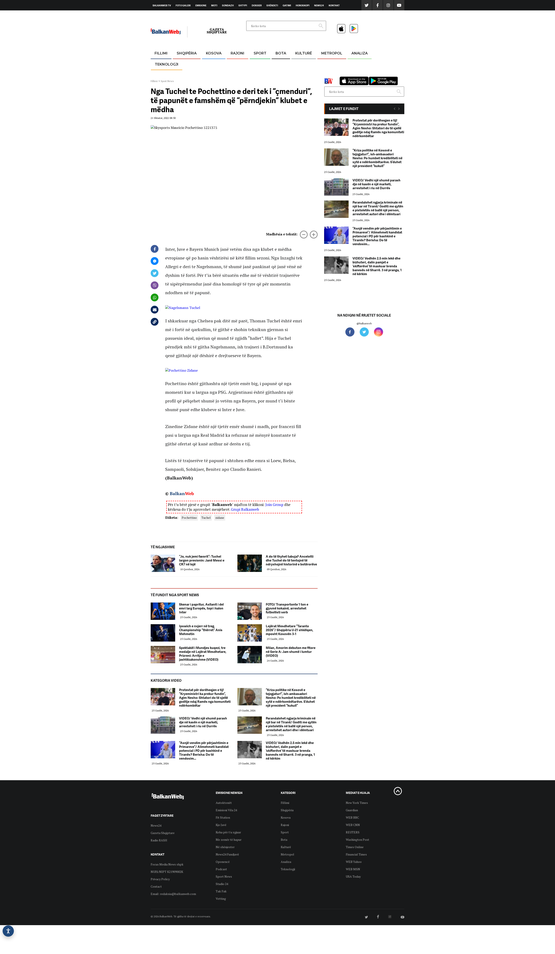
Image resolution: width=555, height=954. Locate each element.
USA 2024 (280, 64)
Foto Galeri (183, 5)
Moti (214, 5)
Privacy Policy (160, 879)
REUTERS (352, 832)
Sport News (167, 81)
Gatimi (287, 5)
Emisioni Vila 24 (226, 810)
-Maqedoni (237, 74)
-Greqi (234, 64)
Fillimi (161, 53)
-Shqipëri (259, 74)
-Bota (256, 64)
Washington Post (357, 839)
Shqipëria (187, 53)
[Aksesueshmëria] (8, 931)
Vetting (221, 899)
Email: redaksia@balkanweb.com (173, 894)
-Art (297, 64)
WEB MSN (353, 869)
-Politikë (182, 74)
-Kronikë (182, 64)
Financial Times (356, 854)
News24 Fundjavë (227, 854)
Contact (156, 886)
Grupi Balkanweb (245, 509)
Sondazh (228, 5)
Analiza (359, 53)
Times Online (355, 847)
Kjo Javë (221, 825)
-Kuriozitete (330, 64)
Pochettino (189, 518)
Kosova (214, 53)
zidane (219, 518)
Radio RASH (159, 840)
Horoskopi (302, 5)
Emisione (200, 5)
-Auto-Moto (163, 75)
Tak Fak (221, 891)
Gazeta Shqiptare (163, 833)
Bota (281, 53)
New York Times (357, 803)
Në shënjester (225, 847)
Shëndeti (272, 5)
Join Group (274, 504)
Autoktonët (224, 803)
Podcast (221, 869)
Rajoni (237, 53)
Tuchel (206, 518)
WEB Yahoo (354, 862)
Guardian (352, 810)
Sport (260, 53)
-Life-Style (328, 74)
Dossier (257, 5)
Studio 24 (222, 884)
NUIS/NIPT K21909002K (167, 872)
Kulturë (303, 53)
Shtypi (242, 5)
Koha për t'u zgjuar (228, 832)
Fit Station (223, 817)
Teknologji (166, 64)
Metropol (331, 53)
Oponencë (223, 862)
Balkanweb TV (162, 5)
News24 (319, 5)
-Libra (298, 74)
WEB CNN (353, 825)
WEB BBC (352, 817)
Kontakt (334, 5)
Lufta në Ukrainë (280, 75)
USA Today (353, 876)
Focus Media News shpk (167, 864)
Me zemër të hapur (229, 839)
